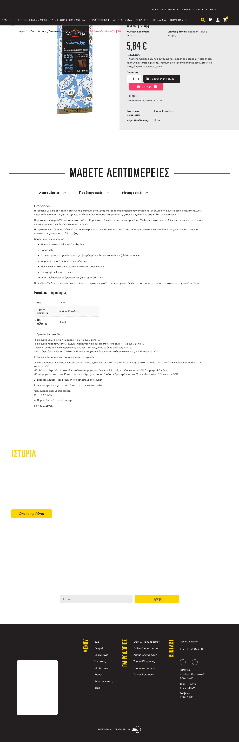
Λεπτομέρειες (49, 192)
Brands (98, 674)
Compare (133, 96)
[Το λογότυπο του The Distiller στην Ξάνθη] (117, 9)
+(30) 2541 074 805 (192, 649)
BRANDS (156, 9)
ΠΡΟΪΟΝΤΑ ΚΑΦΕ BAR (104, 20)
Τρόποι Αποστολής (144, 668)
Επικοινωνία (101, 654)
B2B (164, 9)
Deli (32, 31)
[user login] (217, 20)
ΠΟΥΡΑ (141, 20)
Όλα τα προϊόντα (31, 514)
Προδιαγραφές (90, 192)
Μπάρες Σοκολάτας (50, 31)
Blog (97, 687)
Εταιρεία (99, 648)
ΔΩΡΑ (162, 20)
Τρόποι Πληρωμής (144, 661)
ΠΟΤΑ (16, 20)
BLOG (201, 9)
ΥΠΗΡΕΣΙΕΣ (174, 9)
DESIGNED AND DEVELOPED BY (114, 729)
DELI (152, 20)
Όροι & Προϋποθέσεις (146, 641)
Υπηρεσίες (100, 661)
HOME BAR (176, 20)
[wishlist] (210, 20)
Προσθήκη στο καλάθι (162, 78)
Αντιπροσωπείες (103, 681)
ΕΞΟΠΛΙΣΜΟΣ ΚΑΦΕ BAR (71, 20)
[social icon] (183, 662)
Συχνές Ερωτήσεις (143, 674)
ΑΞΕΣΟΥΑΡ (127, 20)
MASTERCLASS (189, 9)
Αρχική (23, 31)
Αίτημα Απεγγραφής (145, 654)
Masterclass (101, 668)
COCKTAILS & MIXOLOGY (38, 20)
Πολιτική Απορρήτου (145, 648)
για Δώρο (147, 86)
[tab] (51, 192)
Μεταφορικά (132, 192)
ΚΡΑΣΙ (5, 20)
